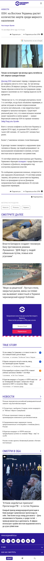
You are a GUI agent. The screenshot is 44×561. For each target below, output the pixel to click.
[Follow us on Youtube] (13, 541)
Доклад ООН (6, 81)
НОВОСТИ (8, 396)
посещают (22, 161)
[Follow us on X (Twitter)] (8, 541)
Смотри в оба (12, 451)
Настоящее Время (7, 25)
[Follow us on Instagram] (18, 541)
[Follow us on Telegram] (23, 541)
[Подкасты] (33, 541)
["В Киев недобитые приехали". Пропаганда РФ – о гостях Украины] (22, 477)
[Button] (15, 34)
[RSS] (28, 541)
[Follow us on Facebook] (3, 541)
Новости (5, 9)
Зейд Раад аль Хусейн (10, 121)
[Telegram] (22, 558)
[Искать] (35, 558)
